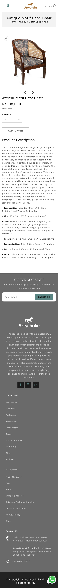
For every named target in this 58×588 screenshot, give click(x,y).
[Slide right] (33, 92)
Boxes (9, 434)
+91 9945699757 (21, 561)
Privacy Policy (13, 515)
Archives (10, 459)
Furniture (10, 409)
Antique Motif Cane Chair (33, 21)
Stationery (11, 446)
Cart (8, 483)
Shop (8, 489)
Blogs (8, 521)
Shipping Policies (15, 496)
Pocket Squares (14, 440)
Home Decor (12, 428)
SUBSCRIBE (44, 297)
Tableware (11, 415)
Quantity (6, 114)
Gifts (8, 453)
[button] (3, 6)
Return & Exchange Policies (20, 502)
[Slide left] (25, 92)
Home (13, 21)
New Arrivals (12, 402)
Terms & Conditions (16, 508)
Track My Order (14, 477)
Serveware (11, 421)
